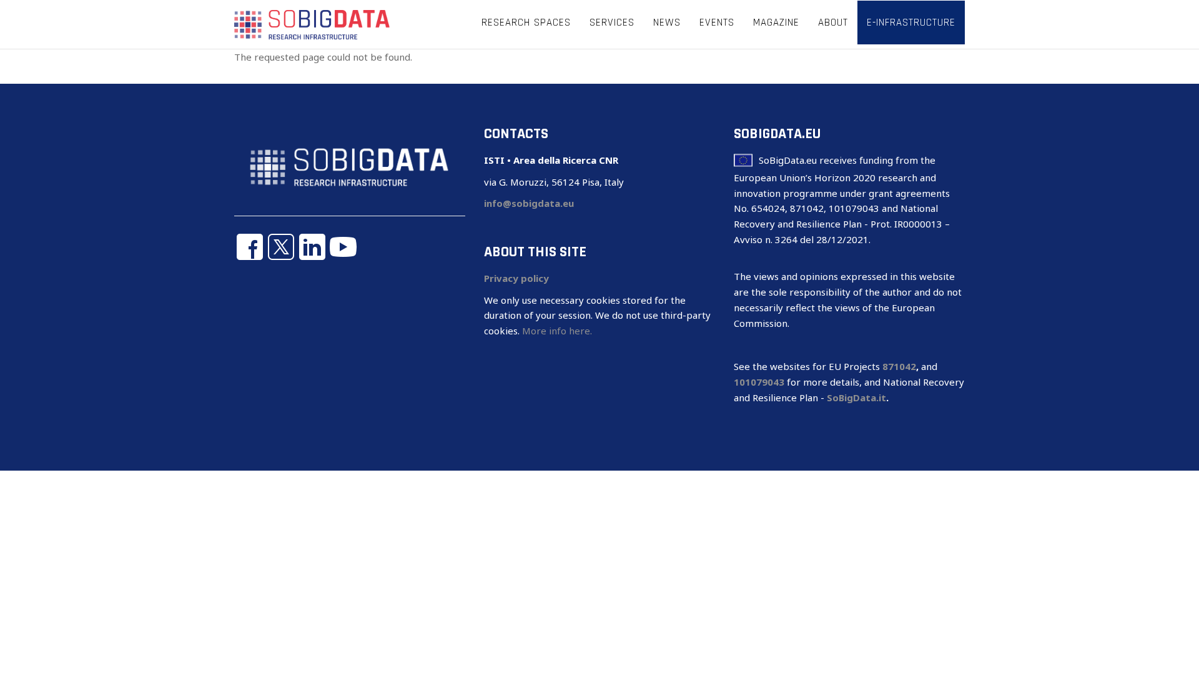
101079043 (759, 382)
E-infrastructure (911, 22)
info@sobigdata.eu (529, 203)
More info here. (557, 330)
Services (612, 22)
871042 (899, 366)
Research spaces (526, 22)
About (833, 22)
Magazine (776, 22)
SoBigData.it (856, 397)
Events (716, 22)
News (667, 22)
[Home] (312, 24)
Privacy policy (516, 278)
